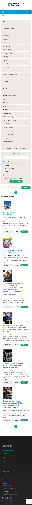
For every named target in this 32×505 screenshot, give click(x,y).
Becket (7, 175)
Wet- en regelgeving (7, 145)
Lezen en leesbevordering (9, 74)
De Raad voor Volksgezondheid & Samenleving (14, 179)
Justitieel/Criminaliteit (8, 64)
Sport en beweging (7, 127)
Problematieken (6, 113)
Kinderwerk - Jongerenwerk (9, 71)
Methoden (5, 81)
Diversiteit (5, 39)
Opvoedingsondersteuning (9, 95)
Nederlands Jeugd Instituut (12, 162)
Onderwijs (5, 88)
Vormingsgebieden (7, 138)
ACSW (6, 171)
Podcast (4, 109)
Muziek (4, 85)
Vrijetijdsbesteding (7, 141)
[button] (28, 12)
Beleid (4, 25)
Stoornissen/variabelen (8, 131)
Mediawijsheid (6, 78)
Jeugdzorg (5, 56)
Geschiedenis (6, 46)
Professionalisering (7, 117)
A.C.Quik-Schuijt (9, 168)
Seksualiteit (5, 124)
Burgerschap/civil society (9, 28)
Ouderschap (5, 102)
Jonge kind (5, 60)
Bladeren (3, 15)
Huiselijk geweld (6, 49)
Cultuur (4, 32)
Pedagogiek (5, 106)
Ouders (4, 99)
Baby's (4, 21)
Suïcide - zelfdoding (7, 134)
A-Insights (8, 165)
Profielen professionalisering (10, 120)
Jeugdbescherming (7, 53)
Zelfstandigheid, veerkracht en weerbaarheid (14, 148)
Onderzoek (5, 92)
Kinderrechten (6, 67)
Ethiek (4, 42)
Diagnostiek (5, 35)
